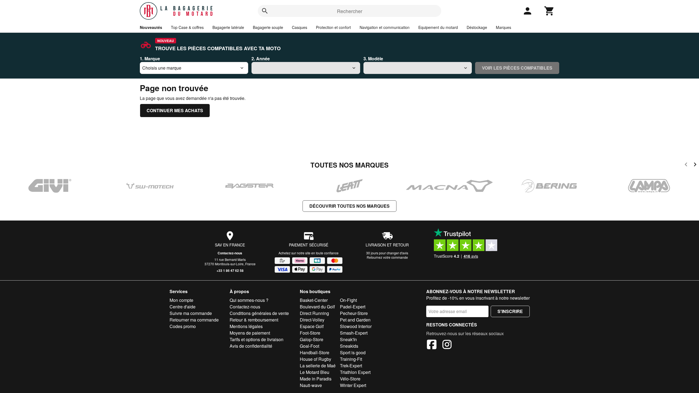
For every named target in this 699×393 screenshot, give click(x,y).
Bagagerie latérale (228, 27)
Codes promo (183, 326)
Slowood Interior (356, 326)
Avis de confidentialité (251, 346)
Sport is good (353, 352)
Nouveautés (151, 27)
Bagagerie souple (268, 27)
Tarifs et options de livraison (256, 339)
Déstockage (477, 27)
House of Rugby (315, 359)
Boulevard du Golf (317, 306)
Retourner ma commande (194, 320)
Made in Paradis (315, 379)
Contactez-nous (230, 253)
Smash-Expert (354, 333)
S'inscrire (510, 311)
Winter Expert (353, 385)
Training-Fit (351, 359)
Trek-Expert (351, 365)
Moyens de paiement (250, 333)
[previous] (686, 165)
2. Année (260, 58)
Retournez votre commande (387, 257)
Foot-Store (310, 333)
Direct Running (314, 313)
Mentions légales (246, 326)
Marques (503, 27)
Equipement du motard (438, 27)
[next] (695, 165)
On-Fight (348, 300)
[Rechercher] (265, 11)
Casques (299, 27)
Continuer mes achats (175, 110)
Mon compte (181, 300)
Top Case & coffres (187, 27)
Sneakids (349, 346)
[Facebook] (431, 345)
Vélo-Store (350, 379)
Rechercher (349, 10)
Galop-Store (311, 339)
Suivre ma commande (191, 313)
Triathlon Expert (355, 372)
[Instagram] (447, 345)
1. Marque (150, 58)
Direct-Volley (312, 320)
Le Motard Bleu (314, 372)
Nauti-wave (311, 385)
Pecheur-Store (354, 313)
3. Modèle (373, 58)
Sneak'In (348, 339)
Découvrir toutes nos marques (349, 206)
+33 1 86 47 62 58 (230, 270)
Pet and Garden (355, 320)
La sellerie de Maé (318, 365)
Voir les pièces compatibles (517, 68)
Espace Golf (312, 326)
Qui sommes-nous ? (249, 300)
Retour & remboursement (254, 320)
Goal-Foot (309, 346)
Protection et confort (333, 27)
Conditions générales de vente (259, 313)
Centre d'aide (183, 306)
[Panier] (549, 10)
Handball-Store (314, 352)
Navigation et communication (385, 27)
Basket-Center (314, 300)
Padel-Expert (352, 306)
